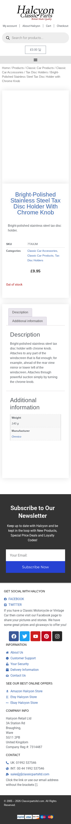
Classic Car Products (40, 68)
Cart (48, 25)
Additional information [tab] (27, 321)
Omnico (16, 436)
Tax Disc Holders (37, 72)
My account (10, 25)
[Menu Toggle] (35, 60)
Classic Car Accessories (42, 250)
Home (6, 68)
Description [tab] (20, 312)
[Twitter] (25, 636)
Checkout (62, 25)
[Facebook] (14, 636)
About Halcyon (31, 25)
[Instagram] (57, 636)
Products (18, 68)
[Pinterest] (46, 636)
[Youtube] (35, 636)
